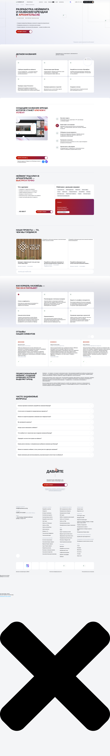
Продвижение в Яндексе (65, 511)
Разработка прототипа (47, 519)
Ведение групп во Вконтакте (66, 533)
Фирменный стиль (64, 550)
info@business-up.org (22, 508)
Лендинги (44, 511)
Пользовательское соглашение (88, 571)
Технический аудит (46, 535)
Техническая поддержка (47, 533)
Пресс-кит (79, 555)
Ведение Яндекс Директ (47, 543)
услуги (40, 2)
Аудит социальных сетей (65, 531)
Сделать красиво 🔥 (22, 157)
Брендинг (22, 4)
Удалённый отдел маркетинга (84, 534)
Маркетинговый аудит (82, 519)
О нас (45, 2)
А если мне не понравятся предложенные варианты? (33, 411)
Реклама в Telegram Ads (65, 539)
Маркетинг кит (80, 511)
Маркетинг (79, 513)
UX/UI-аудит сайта (81, 515)
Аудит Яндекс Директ (47, 545)
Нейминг (62, 556)
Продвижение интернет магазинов (67, 525)
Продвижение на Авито (82, 526)
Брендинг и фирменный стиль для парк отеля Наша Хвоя (29, 262)
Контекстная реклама (47, 539)
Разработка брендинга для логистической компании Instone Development (79, 262)
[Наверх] (18, 556)
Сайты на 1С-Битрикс (47, 523)
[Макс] (70, 2)
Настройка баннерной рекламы (49, 554)
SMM (61, 527)
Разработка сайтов (46, 507)
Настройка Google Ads (47, 552)
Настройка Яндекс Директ (48, 541)
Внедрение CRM (80, 517)
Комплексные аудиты (47, 515)
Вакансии (79, 549)
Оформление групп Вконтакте (66, 535)
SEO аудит (62, 515)
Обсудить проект (21, 31)
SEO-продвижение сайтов (66, 507)
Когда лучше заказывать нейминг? (27, 427)
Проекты (51, 2)
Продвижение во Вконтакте (66, 537)
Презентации (80, 507)
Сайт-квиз (44, 521)
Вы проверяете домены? (25, 422)
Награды (79, 547)
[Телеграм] (73, 2)
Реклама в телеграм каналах (48, 550)
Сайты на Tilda (45, 525)
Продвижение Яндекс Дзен (83, 532)
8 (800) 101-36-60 (20, 512)
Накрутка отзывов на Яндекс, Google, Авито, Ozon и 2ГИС (85, 522)
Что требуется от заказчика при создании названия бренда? (35, 433)
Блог (57, 2)
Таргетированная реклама (65, 541)
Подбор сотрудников (81, 524)
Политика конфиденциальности (55, 571)
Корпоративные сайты (47, 517)
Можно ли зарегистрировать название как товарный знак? (34, 416)
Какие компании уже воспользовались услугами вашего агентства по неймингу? (40, 455)
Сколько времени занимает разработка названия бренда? (34, 405)
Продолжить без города (5, 596)
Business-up (21, 2)
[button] (92, 336)
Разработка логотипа (64, 548)
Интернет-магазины (46, 513)
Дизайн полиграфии (64, 554)
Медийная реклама (46, 547)
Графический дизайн (64, 552)
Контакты (61, 2)
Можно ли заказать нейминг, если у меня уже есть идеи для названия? (37, 449)
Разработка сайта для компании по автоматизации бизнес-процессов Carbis (54, 262)
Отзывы (79, 553)
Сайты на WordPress (46, 527)
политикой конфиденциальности (55, 490)
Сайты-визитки (45, 529)
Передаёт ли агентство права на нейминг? (29, 438)
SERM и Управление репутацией (67, 517)
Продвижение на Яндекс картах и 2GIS (84, 529)
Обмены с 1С (45, 531)
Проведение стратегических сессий (85, 539)
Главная (17, 4)
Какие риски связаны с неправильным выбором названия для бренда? (38, 444)
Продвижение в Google (65, 513)
